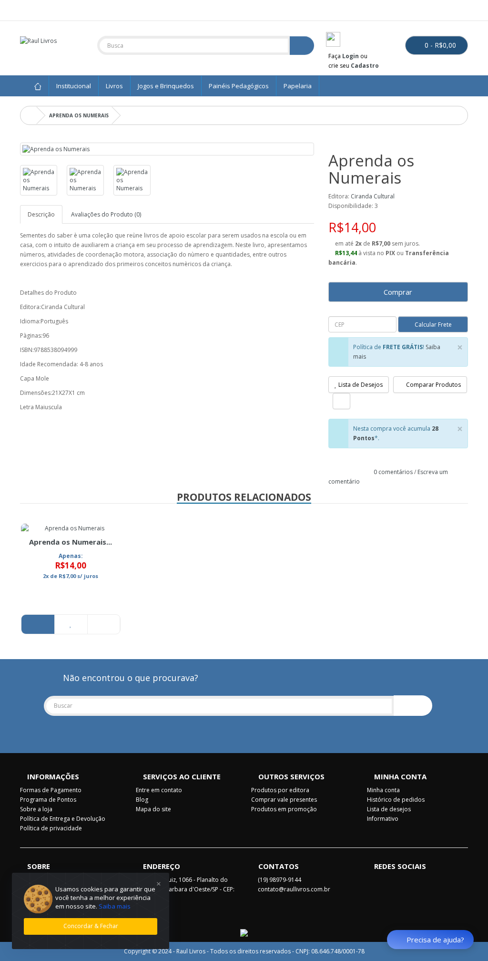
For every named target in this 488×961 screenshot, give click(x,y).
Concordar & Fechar (90, 926)
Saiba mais (115, 906)
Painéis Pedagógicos (239, 86)
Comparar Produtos (433, 385)
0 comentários (393, 472)
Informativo (382, 819)
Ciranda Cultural (373, 196)
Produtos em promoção (284, 809)
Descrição (41, 214)
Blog (142, 800)
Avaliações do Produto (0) (106, 214)
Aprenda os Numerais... (70, 542)
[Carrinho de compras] (449, 9)
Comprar (398, 292)
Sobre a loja (36, 809)
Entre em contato (159, 790)
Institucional (73, 86)
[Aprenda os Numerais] (167, 149)
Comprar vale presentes (284, 800)
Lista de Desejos (360, 385)
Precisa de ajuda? (435, 939)
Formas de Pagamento (50, 790)
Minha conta (383, 790)
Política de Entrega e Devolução (62, 819)
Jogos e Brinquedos (166, 86)
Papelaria (298, 86)
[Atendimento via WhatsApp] (36, 9)
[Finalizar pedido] (460, 9)
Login (350, 56)
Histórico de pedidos (396, 800)
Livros (114, 86)
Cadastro (365, 66)
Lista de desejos (389, 809)
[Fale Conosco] (25, 9)
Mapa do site (153, 809)
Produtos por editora (280, 790)
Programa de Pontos (48, 800)
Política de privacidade (51, 828)
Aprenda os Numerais (79, 115)
